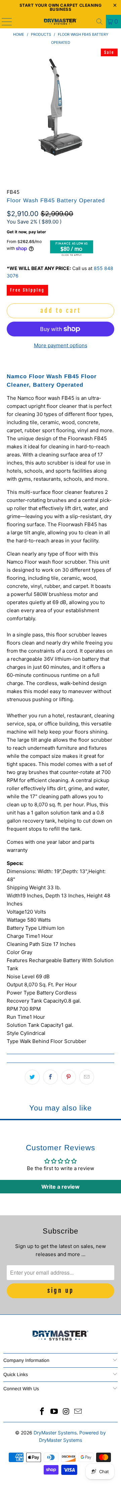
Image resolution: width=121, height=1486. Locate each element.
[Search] (99, 21)
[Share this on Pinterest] (68, 1077)
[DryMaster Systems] (60, 21)
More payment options (60, 345)
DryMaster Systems (55, 1432)
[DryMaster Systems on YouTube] (54, 1412)
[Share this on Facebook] (50, 1077)
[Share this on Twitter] (32, 1077)
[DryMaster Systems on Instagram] (66, 1412)
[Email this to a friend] (86, 1077)
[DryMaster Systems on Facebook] (42, 1412)
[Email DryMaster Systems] (78, 1412)
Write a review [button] (60, 1186)
